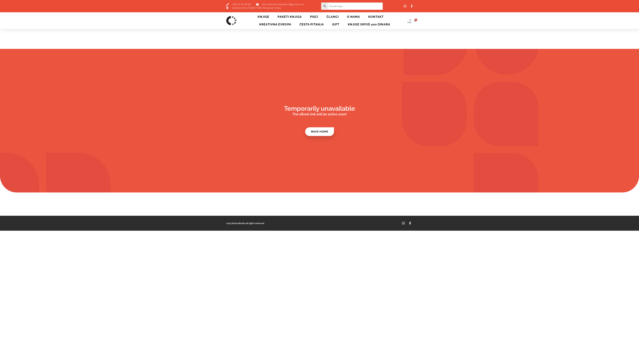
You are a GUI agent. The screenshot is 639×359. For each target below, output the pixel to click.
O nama (353, 16)
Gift (335, 24)
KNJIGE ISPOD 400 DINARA (369, 24)
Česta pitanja (312, 24)
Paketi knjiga (290, 16)
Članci (332, 16)
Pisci (314, 16)
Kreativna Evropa (275, 24)
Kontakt (376, 16)
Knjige (263, 16)
